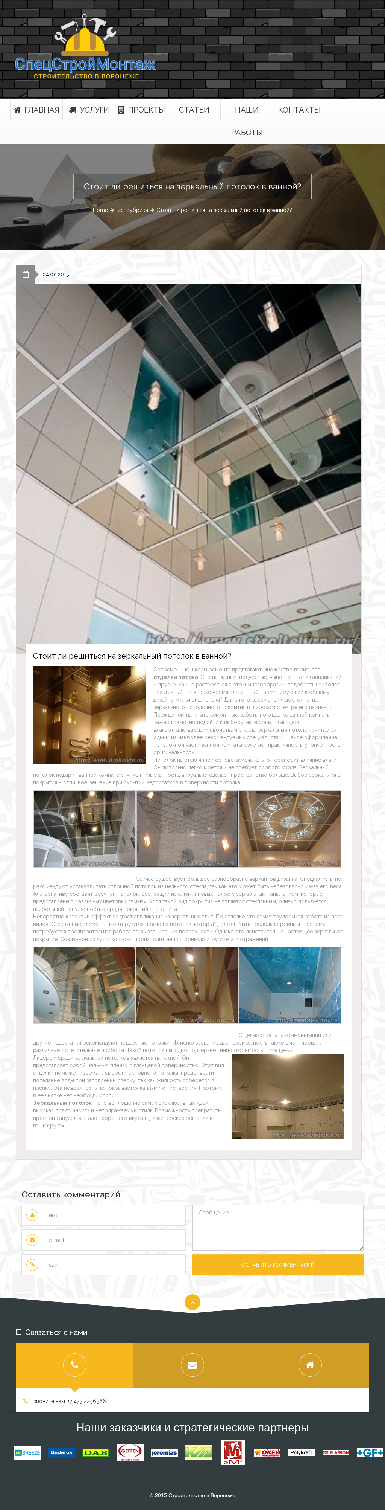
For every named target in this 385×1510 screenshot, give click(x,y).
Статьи (194, 109)
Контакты (299, 109)
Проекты (146, 109)
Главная (41, 109)
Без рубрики (132, 210)
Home (100, 210)
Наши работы (247, 121)
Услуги (94, 109)
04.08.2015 (55, 274)
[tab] (74, 1365)
